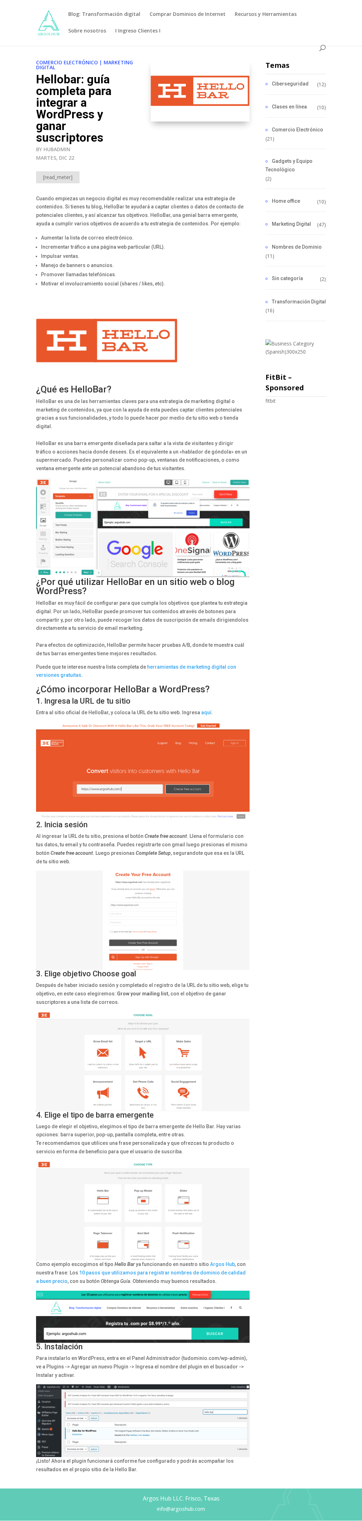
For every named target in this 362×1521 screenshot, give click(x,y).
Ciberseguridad (290, 84)
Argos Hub (222, 1264)
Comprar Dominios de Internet (188, 14)
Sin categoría (287, 278)
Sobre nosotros (87, 31)
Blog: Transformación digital (104, 14)
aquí (206, 712)
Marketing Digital (291, 224)
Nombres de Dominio (297, 247)
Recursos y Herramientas (266, 14)
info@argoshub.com (181, 1508)
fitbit (270, 400)
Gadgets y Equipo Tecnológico (289, 165)
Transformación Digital (299, 301)
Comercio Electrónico (67, 62)
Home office (286, 201)
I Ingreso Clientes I (137, 31)
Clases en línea (289, 107)
